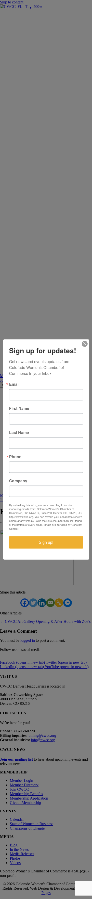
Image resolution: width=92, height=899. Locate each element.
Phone (15, 457)
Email (14, 384)
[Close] (85, 344)
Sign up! (46, 542)
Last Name (19, 432)
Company (18, 481)
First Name (19, 408)
